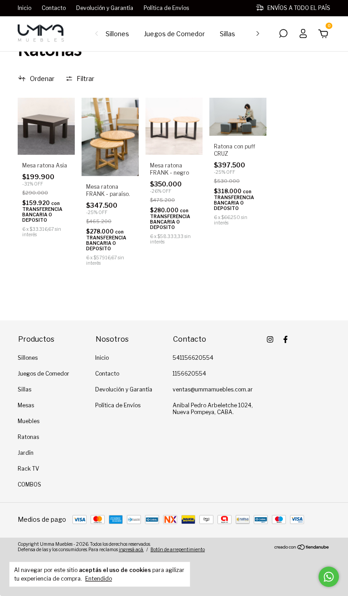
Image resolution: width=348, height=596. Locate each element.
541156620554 (193, 357)
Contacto (54, 8)
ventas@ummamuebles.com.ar (213, 389)
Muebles (28, 421)
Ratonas (28, 437)
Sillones (117, 34)
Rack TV (28, 468)
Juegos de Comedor (174, 34)
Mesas (26, 405)
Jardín (26, 452)
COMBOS (29, 484)
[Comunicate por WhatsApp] (329, 577)
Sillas (227, 34)
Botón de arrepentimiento (177, 549)
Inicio (24, 8)
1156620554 (189, 373)
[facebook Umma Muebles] (285, 339)
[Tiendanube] (302, 548)
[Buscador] (283, 34)
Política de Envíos (166, 8)
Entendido (98, 578)
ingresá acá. (131, 549)
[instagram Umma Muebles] (270, 339)
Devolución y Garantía (104, 8)
